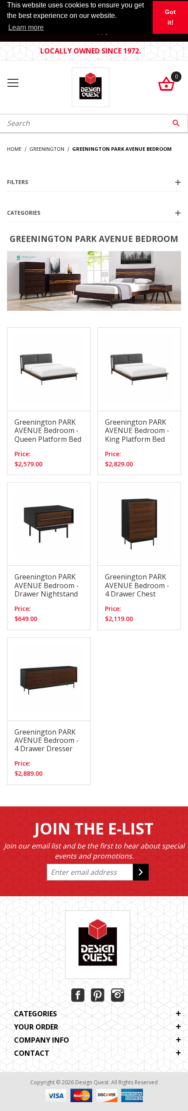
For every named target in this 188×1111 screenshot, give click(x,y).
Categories (23, 213)
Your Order (36, 1027)
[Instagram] (117, 995)
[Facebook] (77, 995)
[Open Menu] (12, 83)
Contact (31, 1053)
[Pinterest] (97, 995)
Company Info (41, 1040)
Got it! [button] (170, 17)
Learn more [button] (26, 27)
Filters (17, 182)
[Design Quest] (90, 86)
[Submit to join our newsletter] (141, 872)
